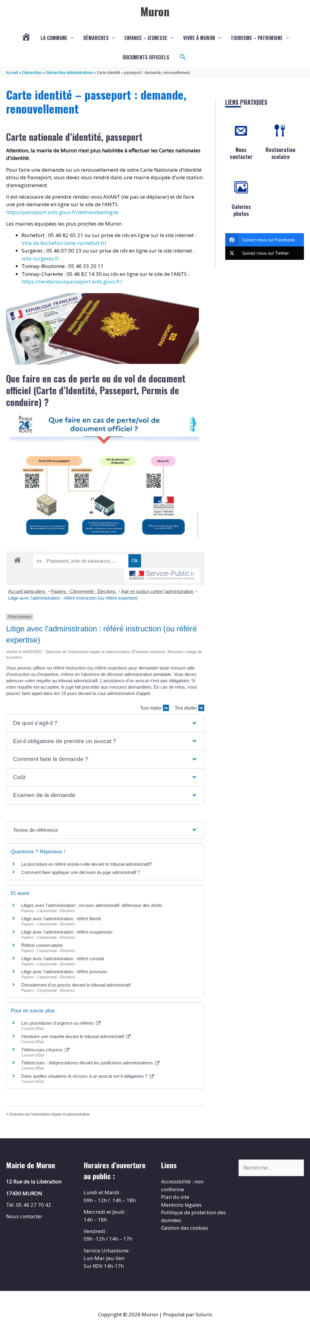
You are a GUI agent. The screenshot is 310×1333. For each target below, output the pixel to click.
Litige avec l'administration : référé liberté (61, 918)
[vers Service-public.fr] (162, 575)
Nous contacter (241, 153)
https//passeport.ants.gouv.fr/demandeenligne (62, 212)
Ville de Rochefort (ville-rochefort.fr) (63, 243)
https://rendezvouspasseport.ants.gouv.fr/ (71, 281)
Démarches (96, 37)
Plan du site (175, 1196)
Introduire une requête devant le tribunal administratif (73, 1036)
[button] (183, 57)
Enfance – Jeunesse (145, 37)
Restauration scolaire (280, 153)
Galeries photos (241, 210)
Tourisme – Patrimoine (257, 37)
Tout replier (151, 707)
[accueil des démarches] (17, 559)
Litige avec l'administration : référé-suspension (66, 931)
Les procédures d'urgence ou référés (58, 1023)
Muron (155, 11)
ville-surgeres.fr (40, 258)
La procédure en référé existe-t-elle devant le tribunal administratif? (86, 864)
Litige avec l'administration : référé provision (64, 971)
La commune (54, 37)
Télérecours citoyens (42, 1049)
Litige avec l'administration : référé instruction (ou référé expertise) (73, 597)
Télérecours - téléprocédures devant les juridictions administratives (87, 1062)
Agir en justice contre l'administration (157, 591)
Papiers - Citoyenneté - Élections (84, 591)
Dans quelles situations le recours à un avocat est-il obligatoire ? (85, 1076)
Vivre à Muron (199, 37)
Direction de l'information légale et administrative (50, 1114)
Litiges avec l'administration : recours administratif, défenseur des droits (91, 905)
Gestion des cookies (184, 1227)
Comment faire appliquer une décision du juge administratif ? (80, 872)
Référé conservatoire (42, 945)
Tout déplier (186, 707)
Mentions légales (181, 1204)
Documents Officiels (146, 57)
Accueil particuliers (27, 591)
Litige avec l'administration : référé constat (62, 958)
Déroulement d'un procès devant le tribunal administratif (75, 984)
